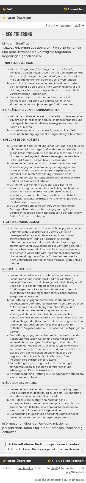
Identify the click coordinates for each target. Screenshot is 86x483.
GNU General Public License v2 (42, 232)
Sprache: (52, 25)
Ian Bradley (25, 468)
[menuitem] (7, 9)
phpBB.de (78, 480)
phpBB (54, 468)
